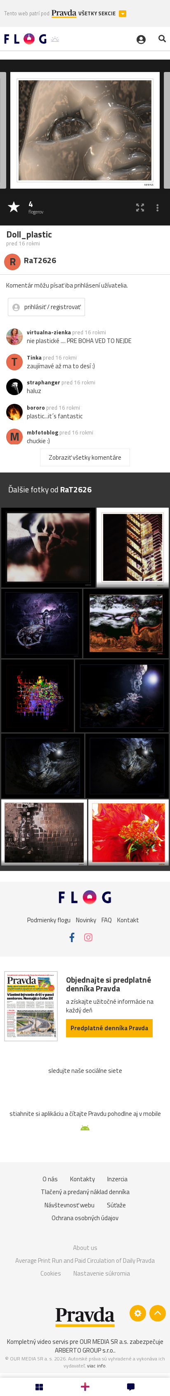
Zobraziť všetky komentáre (85, 457)
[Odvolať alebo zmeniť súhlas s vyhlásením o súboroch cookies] (138, 1313)
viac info (96, 1366)
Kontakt (128, 919)
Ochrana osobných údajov (85, 1218)
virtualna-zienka (49, 332)
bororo (36, 407)
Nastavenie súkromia (101, 1273)
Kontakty (82, 1179)
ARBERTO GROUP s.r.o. (84, 1350)
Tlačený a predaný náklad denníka (85, 1191)
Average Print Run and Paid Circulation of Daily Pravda (85, 1260)
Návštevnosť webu (69, 1205)
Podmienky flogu (49, 919)
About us (85, 1247)
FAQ (107, 919)
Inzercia (117, 1179)
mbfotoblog (42, 432)
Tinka (34, 357)
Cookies (50, 1273)
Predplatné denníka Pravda (109, 1028)
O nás (50, 1179)
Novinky (86, 919)
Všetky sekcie (97, 13)
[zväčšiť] (140, 207)
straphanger (43, 382)
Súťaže (116, 1205)
